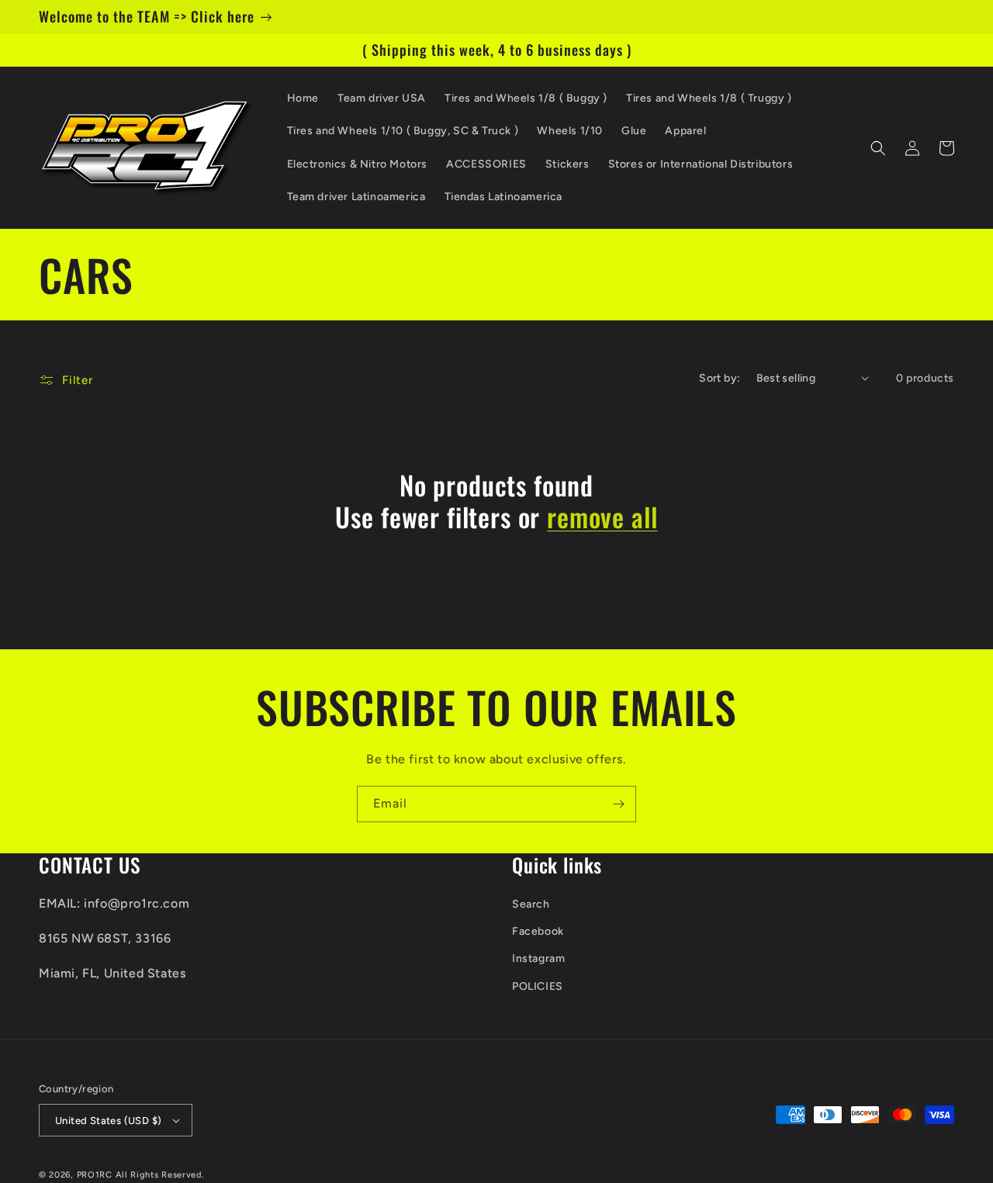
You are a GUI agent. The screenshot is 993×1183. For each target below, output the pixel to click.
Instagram (538, 958)
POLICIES (537, 986)
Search (531, 904)
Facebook (538, 931)
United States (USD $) (108, 1120)
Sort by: (719, 378)
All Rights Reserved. (160, 1175)
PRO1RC (94, 1175)
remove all (602, 517)
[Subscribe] (618, 804)
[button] (878, 148)
